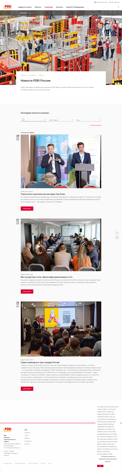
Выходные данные (8, 463)
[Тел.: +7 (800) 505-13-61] (117, 233)
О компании (32, 75)
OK (100, 466)
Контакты (59, 7)
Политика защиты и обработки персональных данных (108, 459)
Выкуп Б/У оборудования (75, 7)
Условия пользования (33, 463)
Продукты (27, 432)
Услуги (26, 435)
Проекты (38, 7)
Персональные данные (20, 463)
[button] (27, 208)
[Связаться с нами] (117, 237)
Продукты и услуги (24, 7)
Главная (23, 75)
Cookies (49, 463)
